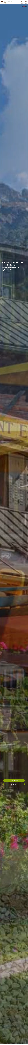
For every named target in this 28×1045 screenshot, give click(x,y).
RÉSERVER (14, 784)
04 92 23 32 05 (14, 780)
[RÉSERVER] (22, 2)
